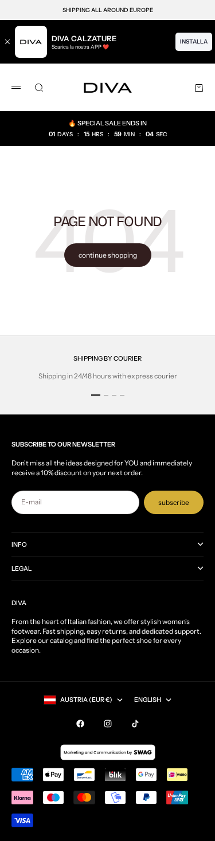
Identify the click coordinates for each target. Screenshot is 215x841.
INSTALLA (194, 41)
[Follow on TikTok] (135, 723)
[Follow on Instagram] (107, 723)
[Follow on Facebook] (80, 723)
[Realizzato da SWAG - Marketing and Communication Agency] (107, 752)
